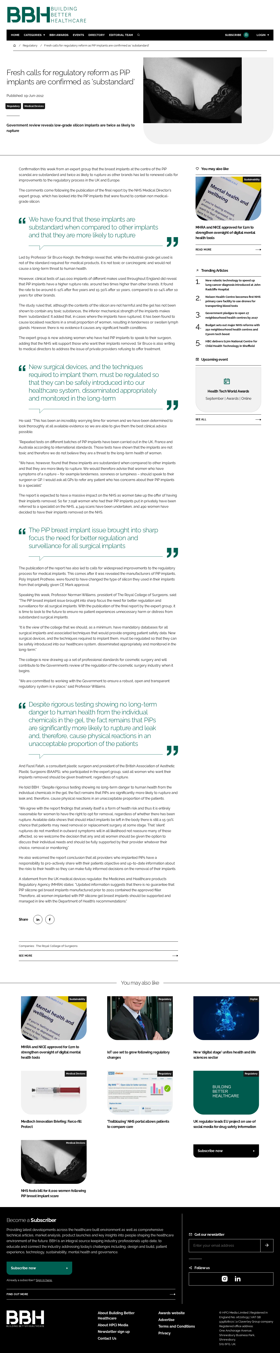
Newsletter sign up (114, 1332)
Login (261, 35)
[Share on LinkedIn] (37, 919)
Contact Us (107, 1338)
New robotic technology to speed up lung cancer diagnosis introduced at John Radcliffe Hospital (233, 285)
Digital (253, 999)
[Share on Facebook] (49, 919)
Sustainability (252, 179)
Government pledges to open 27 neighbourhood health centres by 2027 (231, 315)
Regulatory (13, 106)
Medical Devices (34, 106)
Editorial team (121, 35)
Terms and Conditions (176, 1326)
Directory (96, 35)
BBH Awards (58, 35)
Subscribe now (210, 1151)
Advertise (166, 1320)
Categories (33, 35)
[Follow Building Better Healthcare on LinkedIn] (237, 1280)
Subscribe (233, 35)
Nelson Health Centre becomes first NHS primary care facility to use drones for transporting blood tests (233, 301)
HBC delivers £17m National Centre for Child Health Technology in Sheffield (231, 343)
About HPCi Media (113, 1325)
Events (78, 35)
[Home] (15, 45)
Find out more (17, 1294)
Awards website (171, 1313)
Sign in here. (44, 1280)
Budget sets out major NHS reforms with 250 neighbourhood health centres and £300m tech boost (232, 329)
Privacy (164, 1333)
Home (15, 35)
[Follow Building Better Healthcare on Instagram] (224, 1280)
